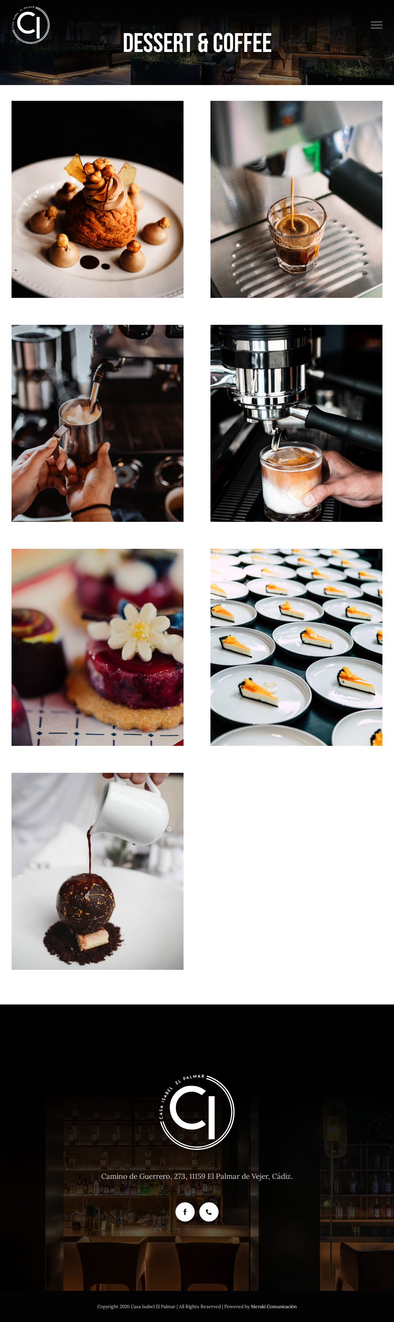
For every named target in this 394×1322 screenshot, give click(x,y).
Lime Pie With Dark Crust (296, 632)
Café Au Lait (296, 408)
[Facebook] (185, 1212)
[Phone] (209, 1212)
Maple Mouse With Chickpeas (97, 184)
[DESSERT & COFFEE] (98, 199)
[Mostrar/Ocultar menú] (377, 25)
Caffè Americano (296, 184)
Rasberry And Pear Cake (97, 632)
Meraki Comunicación (274, 1306)
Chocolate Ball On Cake (97, 856)
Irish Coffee (97, 408)
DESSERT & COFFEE (97, 216)
